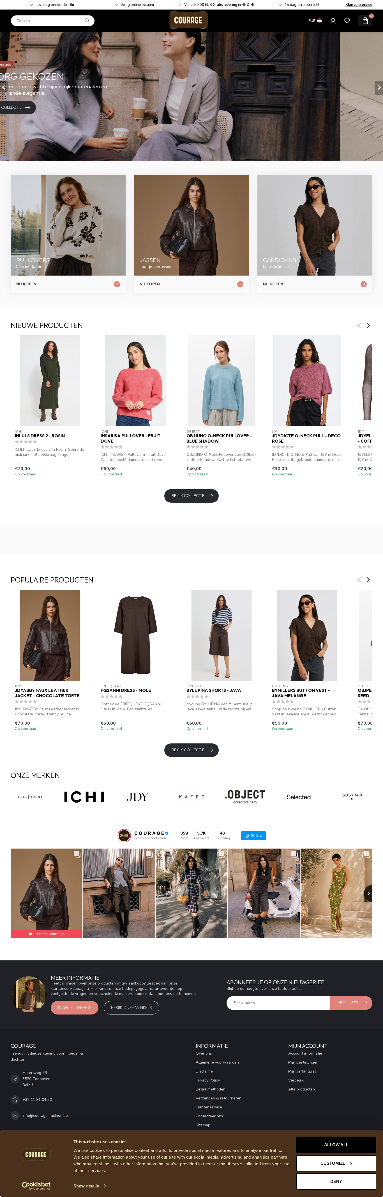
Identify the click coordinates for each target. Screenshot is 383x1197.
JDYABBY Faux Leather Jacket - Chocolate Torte (47, 693)
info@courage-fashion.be (45, 1115)
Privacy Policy (208, 1080)
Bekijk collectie (188, 495)
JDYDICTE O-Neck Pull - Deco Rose (306, 438)
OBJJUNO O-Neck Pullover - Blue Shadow (219, 438)
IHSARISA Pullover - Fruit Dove (131, 438)
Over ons (204, 1053)
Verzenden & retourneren (218, 1098)
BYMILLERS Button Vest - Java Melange (301, 693)
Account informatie (305, 1053)
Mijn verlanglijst (302, 1071)
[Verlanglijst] (347, 20)
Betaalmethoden (210, 1089)
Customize (332, 1163)
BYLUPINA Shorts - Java (213, 690)
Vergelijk (296, 1080)
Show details (86, 1186)
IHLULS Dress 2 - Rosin (40, 435)
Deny (336, 1181)
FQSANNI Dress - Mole (126, 690)
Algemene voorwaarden (217, 1062)
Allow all (336, 1144)
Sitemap (203, 1125)
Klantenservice (358, 4)
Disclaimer (205, 1071)
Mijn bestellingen (303, 1062)
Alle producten (301, 1089)
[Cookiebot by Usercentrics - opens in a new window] (36, 1186)
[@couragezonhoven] (124, 835)
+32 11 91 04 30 (37, 1099)
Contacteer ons (209, 1116)
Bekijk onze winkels (131, 1007)
